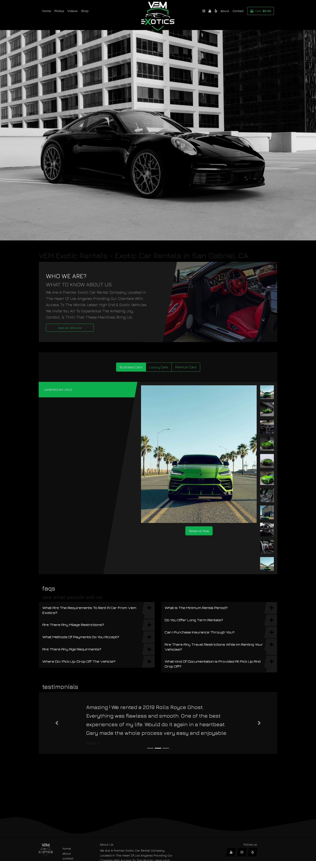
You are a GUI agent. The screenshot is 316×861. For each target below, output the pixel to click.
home (67, 848)
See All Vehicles (69, 328)
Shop (85, 11)
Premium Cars (185, 367)
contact (68, 858)
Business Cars (131, 367)
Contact (238, 11)
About (225, 11)
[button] (57, 723)
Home (46, 11)
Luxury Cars (158, 367)
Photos (59, 11)
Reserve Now (199, 531)
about (67, 853)
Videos (72, 11)
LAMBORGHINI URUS (58, 389)
